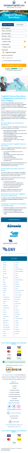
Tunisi (16, 327)
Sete (16, 307)
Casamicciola (6, 297)
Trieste (16, 325)
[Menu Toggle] (25, 2)
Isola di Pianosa (6, 329)
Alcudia (4, 264)
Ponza (16, 288)
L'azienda (15, 386)
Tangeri (17, 316)
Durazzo (5, 312)
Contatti (14, 388)
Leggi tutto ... (14, 381)
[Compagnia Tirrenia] (14, 226)
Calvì (4, 292)
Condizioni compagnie (14, 392)
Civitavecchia (6, 307)
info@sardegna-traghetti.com (14, 426)
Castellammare (6, 299)
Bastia (4, 282)
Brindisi (4, 288)
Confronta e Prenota (14, 65)
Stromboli (17, 314)
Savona (16, 305)
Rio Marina (17, 299)
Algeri (4, 267)
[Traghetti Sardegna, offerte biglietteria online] (14, 2)
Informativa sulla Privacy (14, 394)
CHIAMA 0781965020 (16, 413)
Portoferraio (18, 297)
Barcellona (5, 277)
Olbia (16, 275)
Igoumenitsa (5, 320)
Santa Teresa (18, 303)
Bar (4, 275)
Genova (4, 314)
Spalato (17, 312)
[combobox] (14, 30)
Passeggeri (5, 49)
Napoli (16, 267)
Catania (4, 301)
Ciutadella (5, 305)
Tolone (16, 320)
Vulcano (17, 333)
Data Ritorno (5, 44)
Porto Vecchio (18, 294)
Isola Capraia (6, 325)
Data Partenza (6, 39)
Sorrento (17, 309)
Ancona (4, 271)
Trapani (17, 322)
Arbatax (5, 273)
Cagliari (4, 290)
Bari (4, 279)
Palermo (17, 277)
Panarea (17, 282)
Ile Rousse (5, 322)
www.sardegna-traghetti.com (8, 374)
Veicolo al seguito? (7, 55)
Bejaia (4, 284)
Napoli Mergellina (19, 271)
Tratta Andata (6, 28)
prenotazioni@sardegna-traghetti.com (14, 424)
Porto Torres (18, 292)
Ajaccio (4, 262)
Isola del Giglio (6, 327)
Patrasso (17, 284)
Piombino (17, 286)
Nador (16, 264)
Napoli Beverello (19, 269)
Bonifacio (5, 286)
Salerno (16, 301)
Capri (4, 294)
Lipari (4, 331)
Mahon (4, 335)
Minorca (17, 262)
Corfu (4, 309)
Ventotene (17, 331)
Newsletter (14, 398)
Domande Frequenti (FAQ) (14, 396)
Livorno (4, 333)
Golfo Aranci (6, 316)
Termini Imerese (18, 318)
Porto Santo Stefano (19, 290)
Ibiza (4, 318)
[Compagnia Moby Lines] (14, 234)
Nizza (16, 273)
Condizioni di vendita (14, 390)
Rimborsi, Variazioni (14, 400)
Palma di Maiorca (19, 279)
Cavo (4, 303)
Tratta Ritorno (6, 33)
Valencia (17, 329)
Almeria (4, 269)
